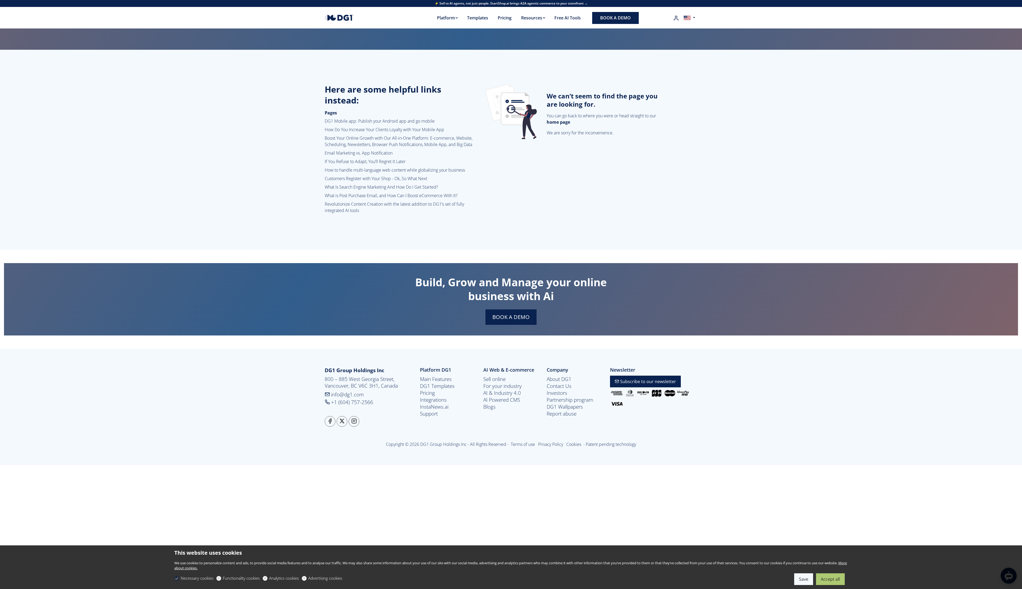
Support (429, 413)
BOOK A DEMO (511, 317)
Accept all (830, 579)
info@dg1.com (347, 394)
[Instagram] (354, 421)
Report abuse (561, 413)
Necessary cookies (197, 578)
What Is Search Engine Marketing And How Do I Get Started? (381, 187)
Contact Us (559, 386)
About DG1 (559, 379)
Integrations (433, 399)
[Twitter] (342, 421)
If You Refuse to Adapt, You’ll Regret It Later (365, 161)
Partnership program (570, 399)
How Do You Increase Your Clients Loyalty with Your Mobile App (384, 129)
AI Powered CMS (501, 399)
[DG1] (347, 17)
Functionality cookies (241, 578)
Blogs (489, 406)
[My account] (676, 18)
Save (803, 579)
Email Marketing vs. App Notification (359, 153)
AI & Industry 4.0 (502, 392)
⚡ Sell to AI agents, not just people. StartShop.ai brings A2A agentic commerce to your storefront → (511, 3)
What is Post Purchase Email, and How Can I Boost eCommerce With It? (391, 195)
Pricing (427, 392)
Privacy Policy (551, 444)
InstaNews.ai (434, 406)
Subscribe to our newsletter (647, 381)
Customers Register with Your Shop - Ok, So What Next (376, 178)
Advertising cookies (325, 578)
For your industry (502, 386)
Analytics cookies (284, 578)
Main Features (436, 379)
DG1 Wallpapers (565, 406)
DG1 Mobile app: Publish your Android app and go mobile (380, 121)
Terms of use (523, 444)
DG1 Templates (437, 386)
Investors (557, 392)
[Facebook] (330, 421)
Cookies (573, 444)
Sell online (494, 379)
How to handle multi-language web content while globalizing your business (395, 170)
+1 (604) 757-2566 (351, 402)
